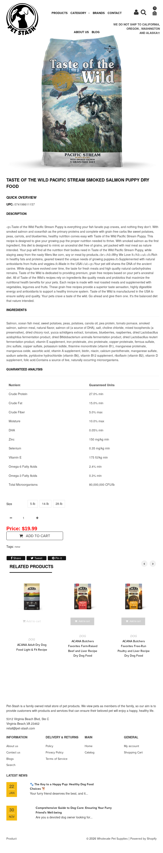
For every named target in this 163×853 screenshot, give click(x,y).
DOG (31, 639)
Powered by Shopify (143, 838)
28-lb (59, 503)
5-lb (32, 503)
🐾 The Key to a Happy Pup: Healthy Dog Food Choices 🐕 (62, 787)
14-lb (45, 503)
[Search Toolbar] (143, 13)
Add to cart (37, 536)
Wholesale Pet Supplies (112, 838)
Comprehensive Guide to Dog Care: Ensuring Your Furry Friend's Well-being (74, 810)
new (17, 547)
